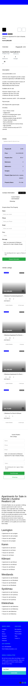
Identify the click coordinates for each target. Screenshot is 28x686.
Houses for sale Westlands (9, 582)
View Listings (22, 192)
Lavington (7, 530)
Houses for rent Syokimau (9, 599)
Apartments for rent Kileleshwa (10, 609)
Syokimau (7, 588)
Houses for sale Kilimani (9, 567)
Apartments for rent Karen (9, 550)
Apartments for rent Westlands (10, 580)
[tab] (4, 30)
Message (4, 239)
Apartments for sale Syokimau (10, 592)
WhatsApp (12, 201)
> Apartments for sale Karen (9, 547)
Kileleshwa (7, 603)
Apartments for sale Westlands (10, 578)
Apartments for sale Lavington (10, 536)
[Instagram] (20, 683)
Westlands (7, 574)
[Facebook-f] (23, 683)
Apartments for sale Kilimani (9, 562)
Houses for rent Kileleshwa (9, 614)
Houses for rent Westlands (9, 585)
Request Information (14, 259)
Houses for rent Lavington (9, 541)
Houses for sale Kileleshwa (9, 611)
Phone (4, 218)
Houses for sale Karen (8, 552)
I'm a (3, 232)
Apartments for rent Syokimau (10, 594)
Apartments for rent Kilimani (9, 564)
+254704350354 (15, 198)
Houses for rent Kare (8, 555)
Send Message (14, 473)
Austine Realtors (9, 305)
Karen (5, 544)
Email (3, 225)
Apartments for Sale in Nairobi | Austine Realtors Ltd (14, 499)
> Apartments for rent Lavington (10, 533)
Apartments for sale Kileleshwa (10, 606)
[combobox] (14, 235)
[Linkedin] (25, 683)
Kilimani (6, 558)
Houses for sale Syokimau (9, 597)
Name (3, 211)
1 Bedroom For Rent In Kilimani (12, 413)
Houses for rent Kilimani (9, 569)
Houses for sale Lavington (9, 538)
